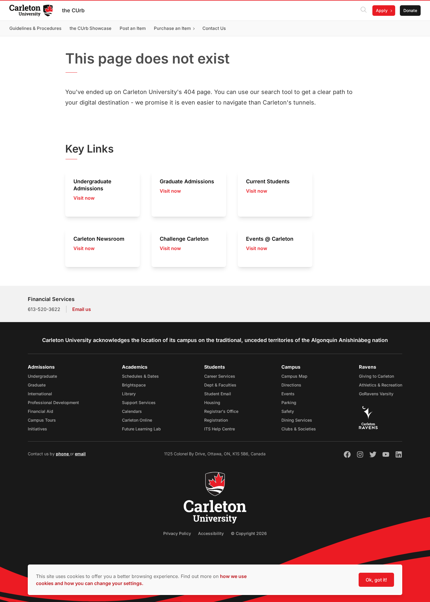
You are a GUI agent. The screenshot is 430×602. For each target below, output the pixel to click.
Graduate (37, 384)
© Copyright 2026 (249, 533)
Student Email (217, 393)
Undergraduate (42, 376)
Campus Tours (42, 420)
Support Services (139, 402)
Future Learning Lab (141, 428)
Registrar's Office (221, 411)
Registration (216, 420)
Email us (81, 309)
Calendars (132, 411)
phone (63, 453)
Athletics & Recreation (380, 384)
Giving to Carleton (376, 376)
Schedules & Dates (140, 376)
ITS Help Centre (219, 428)
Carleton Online (137, 420)
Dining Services (296, 420)
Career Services (219, 376)
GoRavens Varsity (376, 393)
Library (129, 393)
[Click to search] (364, 10)
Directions (291, 384)
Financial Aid (40, 411)
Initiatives (37, 428)
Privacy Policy (177, 533)
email (80, 453)
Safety (287, 411)
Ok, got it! (376, 580)
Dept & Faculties (220, 384)
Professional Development (53, 402)
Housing (212, 402)
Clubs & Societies (298, 428)
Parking (288, 402)
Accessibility (211, 533)
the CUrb (73, 10)
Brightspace (134, 384)
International (40, 393)
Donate (410, 10)
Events (288, 393)
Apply (382, 10)
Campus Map (294, 376)
